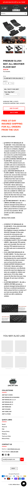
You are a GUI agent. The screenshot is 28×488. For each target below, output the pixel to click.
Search (4, 424)
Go (22, 459)
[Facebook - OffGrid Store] (3, 455)
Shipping (4, 433)
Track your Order (6, 436)
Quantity (5, 81)
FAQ (3, 429)
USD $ (13, 468)
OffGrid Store (16, 484)
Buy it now (14, 112)
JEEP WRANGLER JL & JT (9, 399)
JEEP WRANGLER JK (7, 402)
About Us (4, 426)
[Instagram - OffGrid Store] (6, 455)
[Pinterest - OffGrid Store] (8, 455)
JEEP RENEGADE (6, 406)
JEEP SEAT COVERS (7, 395)
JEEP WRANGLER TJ (7, 404)
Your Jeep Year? (9, 92)
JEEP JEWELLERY (7, 411)
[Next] (26, 49)
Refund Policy (5, 438)
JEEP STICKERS (6, 409)
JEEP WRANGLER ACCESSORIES (10, 397)
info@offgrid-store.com (13, 449)
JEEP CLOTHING (6, 414)
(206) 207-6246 (14, 451)
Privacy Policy (5, 431)
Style (4, 76)
